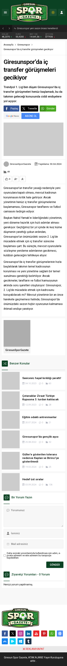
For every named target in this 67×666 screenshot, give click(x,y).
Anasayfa (8, 44)
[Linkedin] (28, 633)
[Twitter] (13, 633)
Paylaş (14, 108)
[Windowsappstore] (21, 641)
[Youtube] (36, 633)
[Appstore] (5, 641)
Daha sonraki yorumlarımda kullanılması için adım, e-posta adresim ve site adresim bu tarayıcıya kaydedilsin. (34, 555)
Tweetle (32, 108)
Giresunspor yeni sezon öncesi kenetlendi (37, 28)
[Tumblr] (28, 641)
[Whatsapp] (52, 633)
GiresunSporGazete (20, 164)
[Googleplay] (13, 641)
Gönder (51, 108)
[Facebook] (5, 633)
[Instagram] (21, 633)
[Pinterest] (44, 633)
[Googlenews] (60, 633)
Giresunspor (23, 44)
